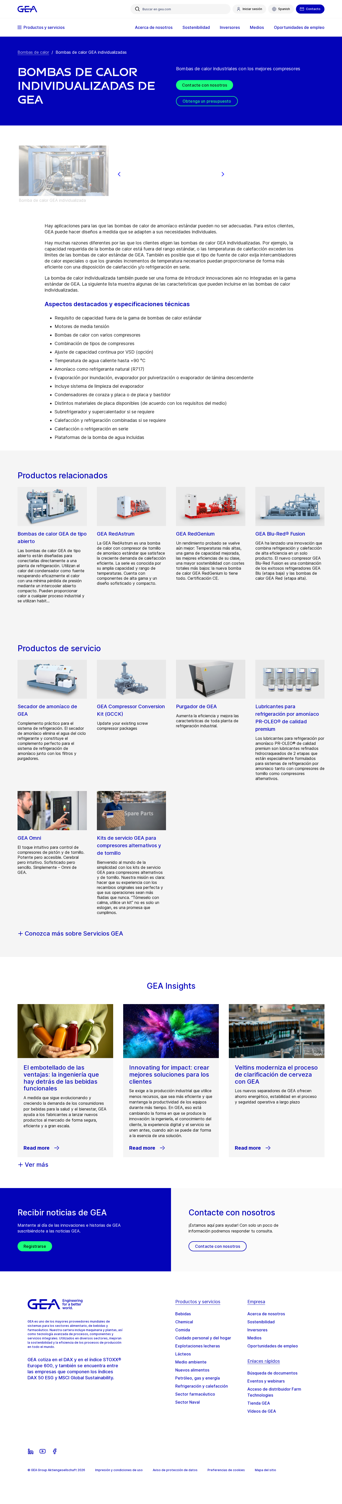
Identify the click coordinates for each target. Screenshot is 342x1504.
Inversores (257, 1329)
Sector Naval (187, 1402)
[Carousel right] (223, 174)
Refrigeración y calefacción (201, 1386)
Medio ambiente (191, 1361)
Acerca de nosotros (266, 1313)
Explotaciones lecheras (197, 1345)
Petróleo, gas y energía (197, 1378)
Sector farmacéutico (195, 1394)
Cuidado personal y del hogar (203, 1337)
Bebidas (183, 1313)
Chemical (184, 1321)
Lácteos (183, 1353)
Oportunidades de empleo (272, 1345)
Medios (254, 1337)
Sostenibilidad (261, 1321)
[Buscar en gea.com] (137, 9)
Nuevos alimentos (192, 1369)
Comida (182, 1329)
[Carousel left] (119, 174)
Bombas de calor (33, 52)
